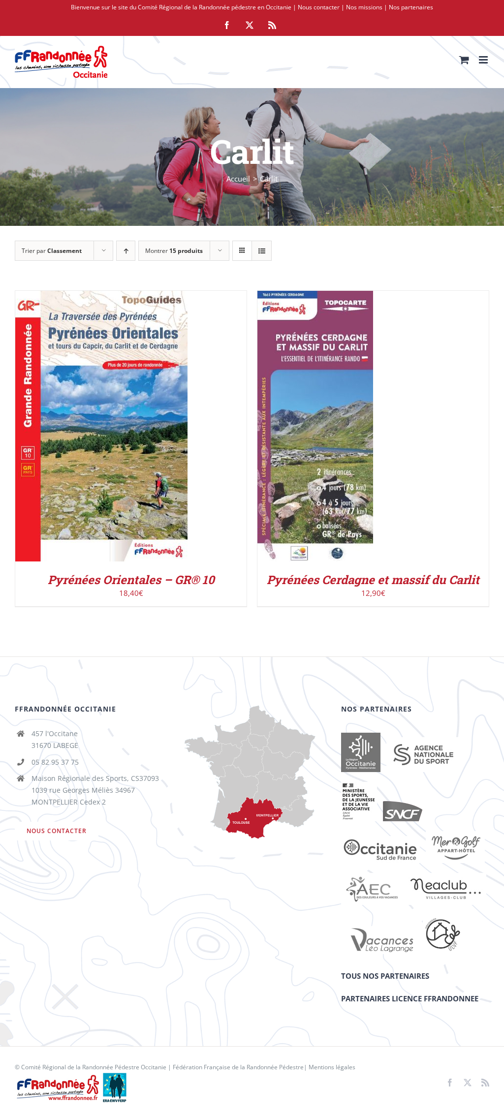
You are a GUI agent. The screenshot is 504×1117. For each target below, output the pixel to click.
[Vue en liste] (261, 250)
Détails (141, 428)
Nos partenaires (411, 7)
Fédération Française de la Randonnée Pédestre (238, 1067)
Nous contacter (319, 7)
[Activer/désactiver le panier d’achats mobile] (464, 60)
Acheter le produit (308, 423)
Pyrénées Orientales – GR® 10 (131, 579)
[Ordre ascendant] (125, 251)
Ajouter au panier (80, 428)
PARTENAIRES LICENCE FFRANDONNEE (409, 998)
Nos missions (364, 7)
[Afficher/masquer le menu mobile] (484, 60)
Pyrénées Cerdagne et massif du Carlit (373, 579)
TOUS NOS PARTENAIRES (385, 976)
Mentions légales (332, 1067)
